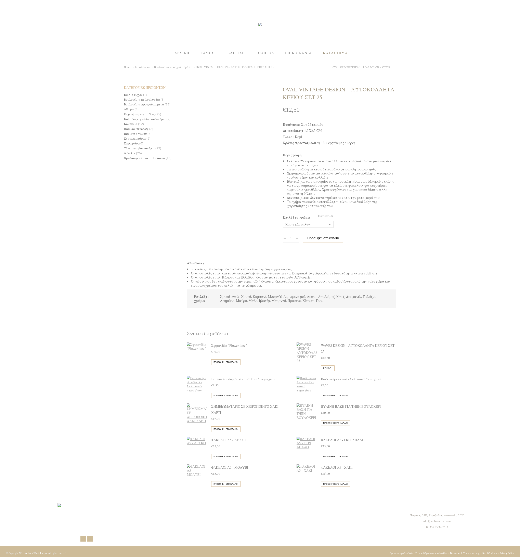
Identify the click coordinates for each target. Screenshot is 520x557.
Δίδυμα (129, 109)
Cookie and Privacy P (498, 553)
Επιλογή (327, 368)
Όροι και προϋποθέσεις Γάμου (406, 553)
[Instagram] (90, 539)
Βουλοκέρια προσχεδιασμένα (144, 104)
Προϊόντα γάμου (135, 133)
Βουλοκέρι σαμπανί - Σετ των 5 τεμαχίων (243, 379)
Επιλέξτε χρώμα (296, 217)
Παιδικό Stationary (136, 129)
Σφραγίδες (131, 143)
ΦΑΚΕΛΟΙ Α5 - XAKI (337, 467)
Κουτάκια (130, 124)
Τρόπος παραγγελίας (475, 553)
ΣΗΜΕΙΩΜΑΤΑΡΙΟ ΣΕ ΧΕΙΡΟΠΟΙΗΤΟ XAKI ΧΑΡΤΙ (244, 409)
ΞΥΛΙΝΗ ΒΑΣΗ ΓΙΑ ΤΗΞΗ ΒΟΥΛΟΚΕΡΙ (351, 406)
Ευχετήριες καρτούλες (139, 114)
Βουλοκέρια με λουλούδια (142, 99)
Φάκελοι (129, 153)
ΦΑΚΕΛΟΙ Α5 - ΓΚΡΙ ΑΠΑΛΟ (342, 440)
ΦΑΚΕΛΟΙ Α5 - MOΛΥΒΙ (229, 467)
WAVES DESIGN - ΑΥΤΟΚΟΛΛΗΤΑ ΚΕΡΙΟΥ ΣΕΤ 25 (357, 348)
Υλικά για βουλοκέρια (139, 148)
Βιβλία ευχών (133, 94)
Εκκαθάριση (326, 216)
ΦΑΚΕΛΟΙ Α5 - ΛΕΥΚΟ (228, 440)
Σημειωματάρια (135, 138)
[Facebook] (83, 539)
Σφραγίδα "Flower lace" (229, 345)
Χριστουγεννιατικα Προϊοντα (144, 158)
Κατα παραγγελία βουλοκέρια (145, 119)
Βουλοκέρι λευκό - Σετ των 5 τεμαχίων (351, 379)
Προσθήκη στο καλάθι (323, 238)
